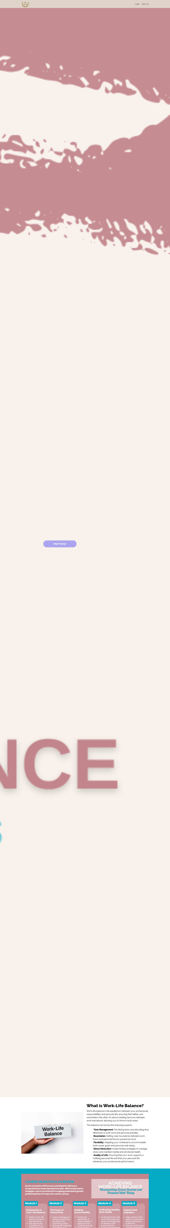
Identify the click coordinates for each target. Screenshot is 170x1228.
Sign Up (145, 4)
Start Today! (60, 544)
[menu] (141, 4)
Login (137, 4)
